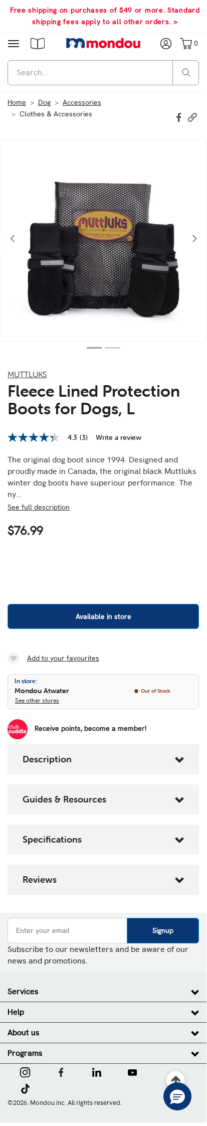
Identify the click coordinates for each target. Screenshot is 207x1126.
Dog (44, 102)
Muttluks (27, 374)
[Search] (186, 72)
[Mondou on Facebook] (61, 1071)
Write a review (118, 437)
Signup (162, 930)
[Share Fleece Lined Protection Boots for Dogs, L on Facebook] (179, 116)
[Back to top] (176, 1080)
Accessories (82, 102)
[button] (38, 43)
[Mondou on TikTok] (25, 1087)
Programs (25, 1053)
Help (16, 1012)
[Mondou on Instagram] (25, 1071)
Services (23, 991)
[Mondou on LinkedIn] (96, 1071)
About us (24, 1032)
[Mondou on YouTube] (132, 1071)
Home (17, 102)
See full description (39, 507)
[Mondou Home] (103, 43)
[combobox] (103, 72)
